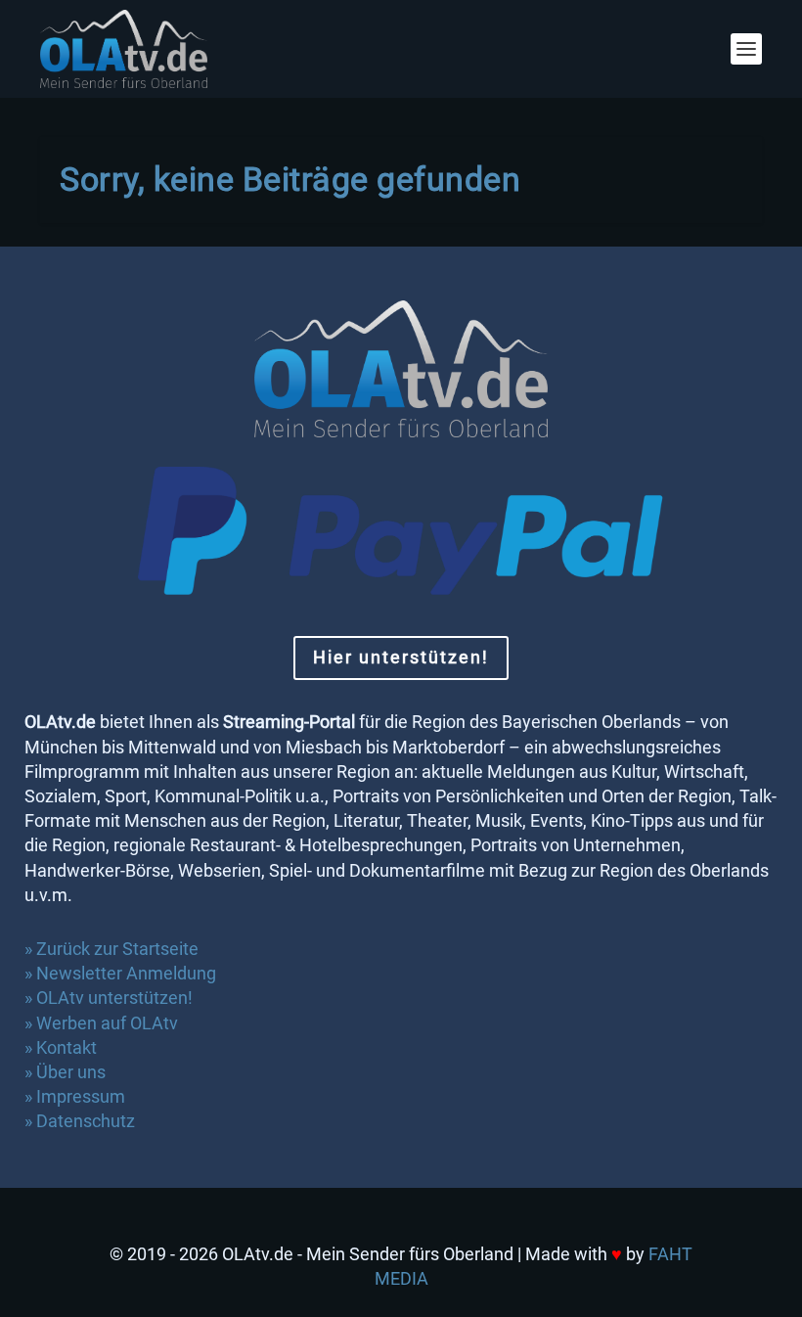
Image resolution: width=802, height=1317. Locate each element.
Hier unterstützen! (401, 657)
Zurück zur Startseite (117, 948)
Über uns (71, 1072)
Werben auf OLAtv (107, 1023)
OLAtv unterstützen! (114, 997)
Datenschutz (87, 1121)
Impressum (80, 1096)
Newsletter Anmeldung (126, 973)
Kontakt (66, 1047)
